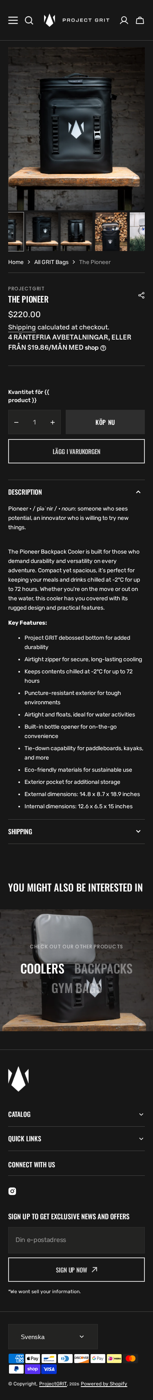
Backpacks (103, 968)
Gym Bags (76, 987)
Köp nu (105, 422)
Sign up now (71, 1269)
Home (16, 262)
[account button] (124, 20)
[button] (140, 20)
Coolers (42, 968)
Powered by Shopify (104, 1384)
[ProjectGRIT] (76, 20)
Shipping (22, 327)
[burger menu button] (13, 20)
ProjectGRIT (53, 1384)
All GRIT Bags (51, 262)
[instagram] (12, 1191)
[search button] (29, 20)
